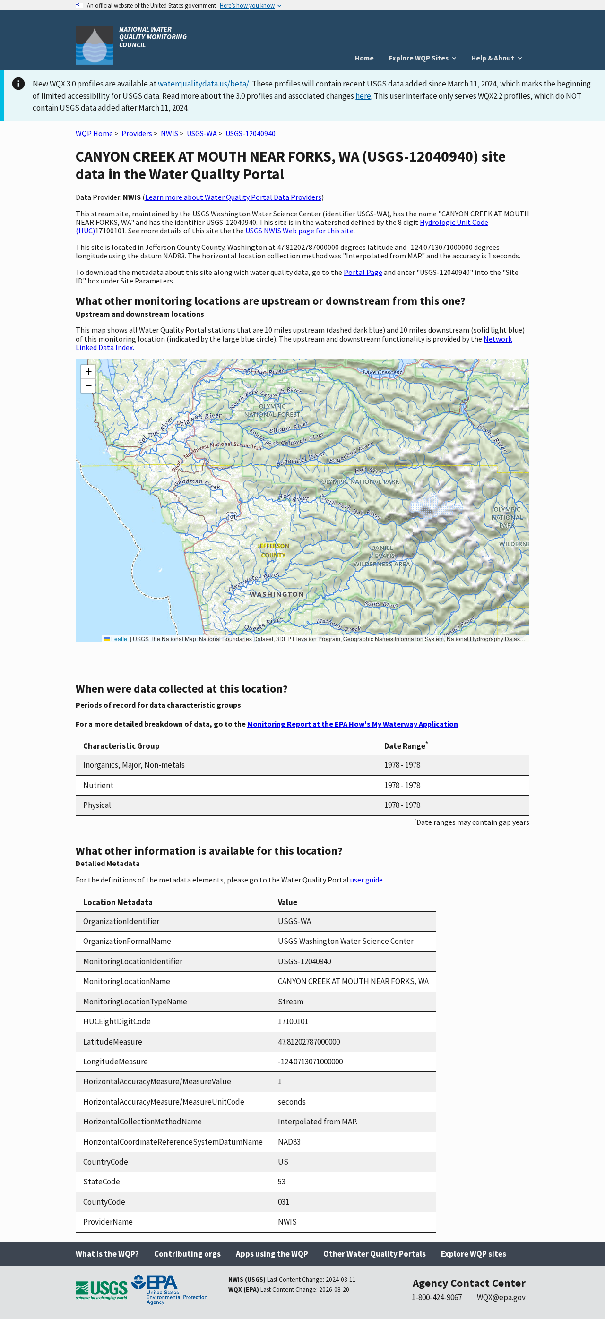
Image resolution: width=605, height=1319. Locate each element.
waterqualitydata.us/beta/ (203, 83)
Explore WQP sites (473, 1254)
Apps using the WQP (272, 1254)
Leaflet (119, 638)
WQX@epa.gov (501, 1297)
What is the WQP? (107, 1254)
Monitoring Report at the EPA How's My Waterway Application (352, 723)
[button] (88, 372)
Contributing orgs (187, 1254)
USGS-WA (202, 133)
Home (364, 57)
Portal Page (363, 272)
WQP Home (94, 133)
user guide (366, 879)
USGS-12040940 (250, 133)
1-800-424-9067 (437, 1297)
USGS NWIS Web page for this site (299, 230)
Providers (136, 133)
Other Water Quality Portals (374, 1254)
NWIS (169, 133)
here (363, 96)
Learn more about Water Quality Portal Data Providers (233, 197)
